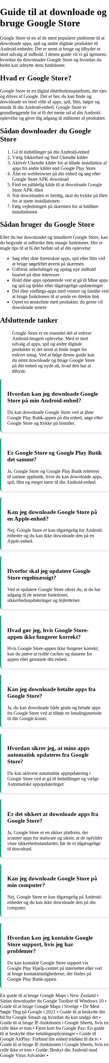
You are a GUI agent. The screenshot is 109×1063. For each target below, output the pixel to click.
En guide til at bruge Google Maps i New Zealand (48, 995)
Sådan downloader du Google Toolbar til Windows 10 (52, 1000)
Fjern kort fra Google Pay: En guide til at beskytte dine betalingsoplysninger (52, 1031)
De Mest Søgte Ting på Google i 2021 (49, 1009)
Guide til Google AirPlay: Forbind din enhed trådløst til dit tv (49, 1036)
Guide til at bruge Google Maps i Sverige (39, 1006)
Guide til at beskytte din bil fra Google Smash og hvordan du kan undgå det (52, 1014)
